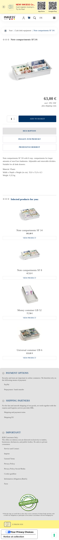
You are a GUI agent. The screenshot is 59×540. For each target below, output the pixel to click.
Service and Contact (11, 449)
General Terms (9, 459)
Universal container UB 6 (29, 350)
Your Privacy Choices (22, 532)
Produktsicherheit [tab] (29, 147)
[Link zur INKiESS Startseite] (10, 18)
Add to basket (37, 119)
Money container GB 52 (29, 310)
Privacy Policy (9, 464)
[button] (55, 17)
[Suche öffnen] (35, 17)
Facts (6, 484)
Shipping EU (9, 417)
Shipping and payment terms (14, 412)
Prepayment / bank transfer (14, 389)
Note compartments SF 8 (29, 270)
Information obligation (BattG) (15, 479)
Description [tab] (29, 131)
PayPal (6, 384)
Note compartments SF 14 (29, 230)
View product (29, 238)
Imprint (7, 454)
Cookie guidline (10, 474)
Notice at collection (13, 536)
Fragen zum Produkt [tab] (29, 139)
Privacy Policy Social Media (14, 469)
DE (41, 18)
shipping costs (50, 106)
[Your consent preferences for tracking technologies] (54, 535)
